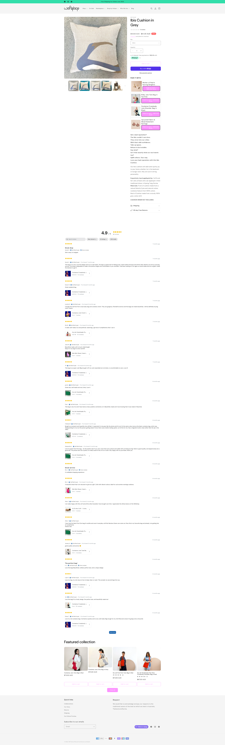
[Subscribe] (94, 726)
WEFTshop (71, 741)
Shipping (133, 36)
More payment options (146, 73)
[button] (85, 8)
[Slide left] (66, 86)
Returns (66, 710)
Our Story (67, 706)
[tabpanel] (112, 436)
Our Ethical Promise (70, 716)
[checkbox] (113, 239)
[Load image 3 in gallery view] (96, 86)
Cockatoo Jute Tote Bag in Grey (98, 669)
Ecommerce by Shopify (84, 741)
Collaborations (68, 703)
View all (112, 690)
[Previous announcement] (94, 1)
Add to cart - (151, 88)
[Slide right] (125, 86)
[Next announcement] (131, 1)
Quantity (133, 47)
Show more (112, 632)
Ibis (132, 39)
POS (75, 741)
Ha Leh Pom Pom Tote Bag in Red (123, 673)
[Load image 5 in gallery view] (118, 86)
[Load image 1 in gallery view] (73, 86)
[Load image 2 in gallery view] (84, 86)
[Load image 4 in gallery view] (107, 86)
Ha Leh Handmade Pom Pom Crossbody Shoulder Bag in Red (147, 673)
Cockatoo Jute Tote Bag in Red (73, 673)
